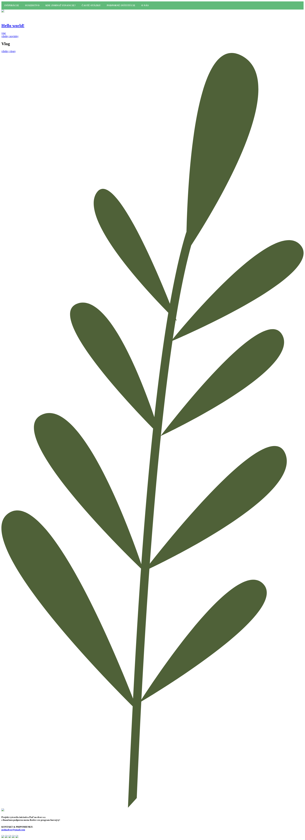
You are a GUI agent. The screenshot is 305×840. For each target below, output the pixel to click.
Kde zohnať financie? (61, 5)
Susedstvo (32, 5)
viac (3, 33)
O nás (145, 5)
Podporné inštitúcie (121, 5)
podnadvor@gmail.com (13, 829)
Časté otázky (91, 5)
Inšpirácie (11, 5)
